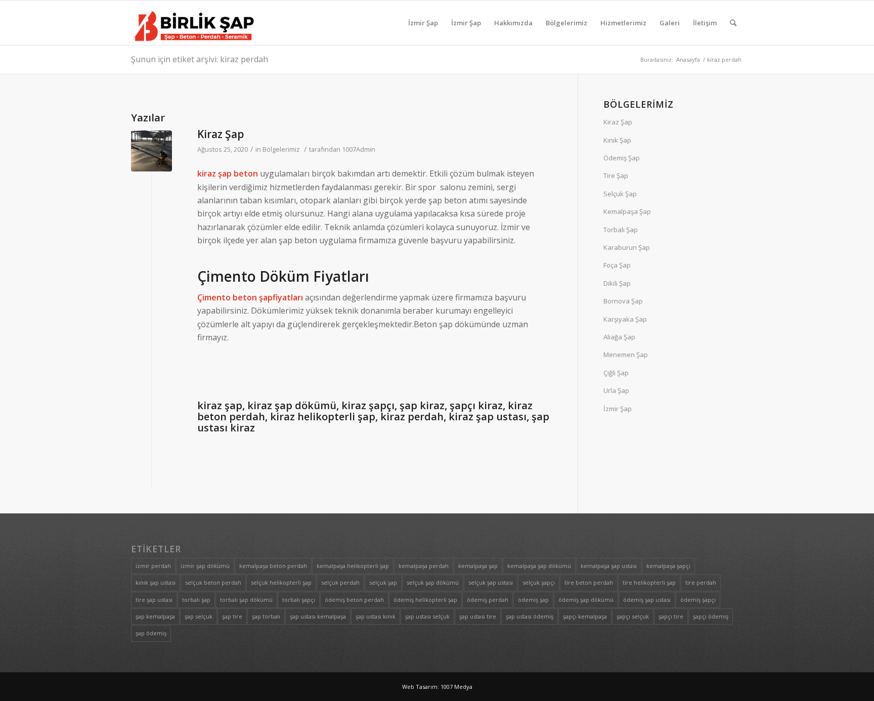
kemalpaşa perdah (424, 565)
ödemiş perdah (487, 599)
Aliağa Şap (619, 336)
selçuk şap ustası (490, 582)
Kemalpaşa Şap (627, 211)
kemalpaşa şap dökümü (539, 565)
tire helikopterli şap (649, 582)
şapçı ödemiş (710, 616)
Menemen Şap (625, 354)
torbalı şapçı (298, 599)
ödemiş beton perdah (354, 599)
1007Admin (358, 149)
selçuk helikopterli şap (281, 582)
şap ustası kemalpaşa (318, 616)
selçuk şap (383, 582)
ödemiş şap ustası (647, 599)
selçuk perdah (340, 582)
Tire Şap (615, 175)
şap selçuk (198, 616)
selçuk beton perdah (213, 582)
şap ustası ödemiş (529, 616)
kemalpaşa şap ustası (609, 565)
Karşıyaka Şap (625, 319)
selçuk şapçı (538, 582)
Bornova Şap (623, 300)
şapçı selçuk (633, 616)
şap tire (232, 616)
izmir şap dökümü (205, 565)
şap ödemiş (151, 633)
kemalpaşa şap (478, 565)
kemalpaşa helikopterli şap (353, 565)
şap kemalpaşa (155, 616)
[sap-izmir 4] (151, 150)
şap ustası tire (477, 616)
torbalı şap (196, 599)
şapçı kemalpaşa (585, 616)
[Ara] (733, 23)
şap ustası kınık (376, 616)
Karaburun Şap (626, 247)
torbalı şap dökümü (246, 599)
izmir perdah (153, 565)
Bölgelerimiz (281, 149)
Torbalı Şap (620, 229)
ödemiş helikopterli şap (425, 599)
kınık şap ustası (156, 582)
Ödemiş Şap (621, 157)
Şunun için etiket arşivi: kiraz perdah (199, 59)
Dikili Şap (617, 283)
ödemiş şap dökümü (586, 599)
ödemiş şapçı (698, 599)
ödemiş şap (533, 599)
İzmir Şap (617, 408)
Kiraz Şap (220, 134)
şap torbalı (266, 616)
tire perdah (700, 582)
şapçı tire (671, 616)
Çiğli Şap (616, 372)
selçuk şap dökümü (433, 582)
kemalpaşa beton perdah (273, 565)
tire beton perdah (588, 582)
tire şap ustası (154, 599)
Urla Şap (616, 390)
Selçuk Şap (620, 193)
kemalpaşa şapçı (668, 565)
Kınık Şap (617, 140)
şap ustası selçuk (427, 616)
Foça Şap (617, 265)
